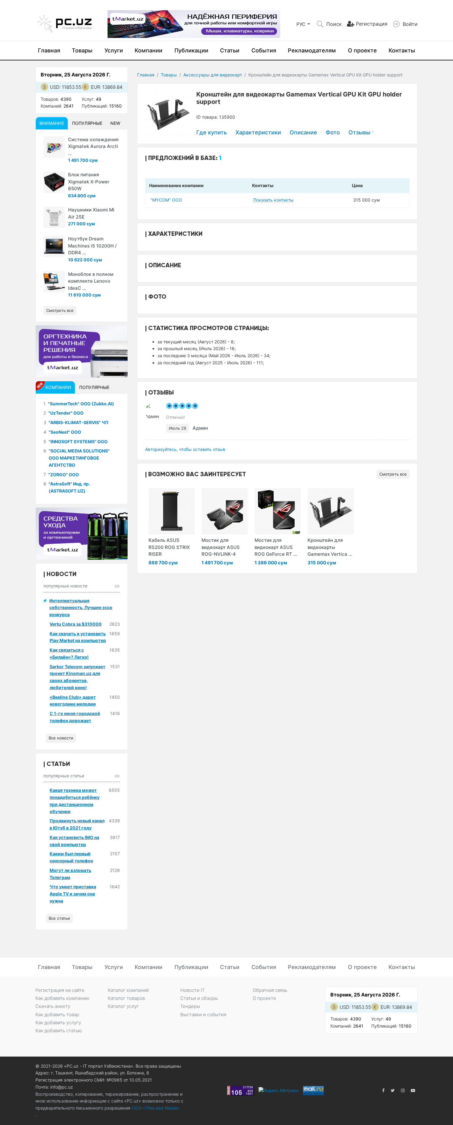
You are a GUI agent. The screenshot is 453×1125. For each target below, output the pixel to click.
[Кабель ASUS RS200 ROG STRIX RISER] (172, 511)
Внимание (51, 123)
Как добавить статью (58, 1030)
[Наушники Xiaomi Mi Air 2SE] (54, 217)
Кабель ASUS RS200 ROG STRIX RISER (169, 547)
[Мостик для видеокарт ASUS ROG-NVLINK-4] (225, 511)
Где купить (211, 132)
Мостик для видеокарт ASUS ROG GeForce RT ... (276, 547)
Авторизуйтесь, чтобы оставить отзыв (185, 449)
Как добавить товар (57, 1014)
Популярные (87, 123)
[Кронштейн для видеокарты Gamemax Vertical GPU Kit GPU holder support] (331, 511)
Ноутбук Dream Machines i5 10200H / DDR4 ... (92, 246)
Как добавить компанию (62, 998)
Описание (303, 132)
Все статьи (59, 918)
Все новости (61, 737)
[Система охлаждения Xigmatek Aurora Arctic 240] (54, 147)
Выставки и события (203, 1014)
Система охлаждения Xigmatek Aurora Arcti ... (93, 146)
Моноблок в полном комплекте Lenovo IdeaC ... (90, 281)
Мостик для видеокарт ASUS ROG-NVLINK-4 (221, 547)
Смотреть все (393, 474)
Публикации (191, 50)
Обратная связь (270, 990)
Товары (82, 50)
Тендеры (190, 1006)
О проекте (362, 50)
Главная (49, 50)
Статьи (229, 50)
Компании (148, 50)
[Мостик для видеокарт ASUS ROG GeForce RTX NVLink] (278, 511)
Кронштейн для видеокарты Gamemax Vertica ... (330, 547)
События (263, 50)
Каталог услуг (123, 1006)
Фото (333, 132)
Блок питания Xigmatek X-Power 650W (88, 181)
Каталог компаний (128, 990)
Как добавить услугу (58, 1022)
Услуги (113, 50)
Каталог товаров (126, 998)
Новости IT (192, 990)
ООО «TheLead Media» (154, 1108)
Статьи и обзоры (199, 998)
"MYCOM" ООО (166, 199)
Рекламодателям (312, 50)
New (115, 123)
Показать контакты (273, 199)
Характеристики (258, 132)
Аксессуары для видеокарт (212, 74)
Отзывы (361, 132)
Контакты (402, 50)
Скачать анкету (52, 1006)
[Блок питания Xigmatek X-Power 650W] (54, 182)
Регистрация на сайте (59, 990)
